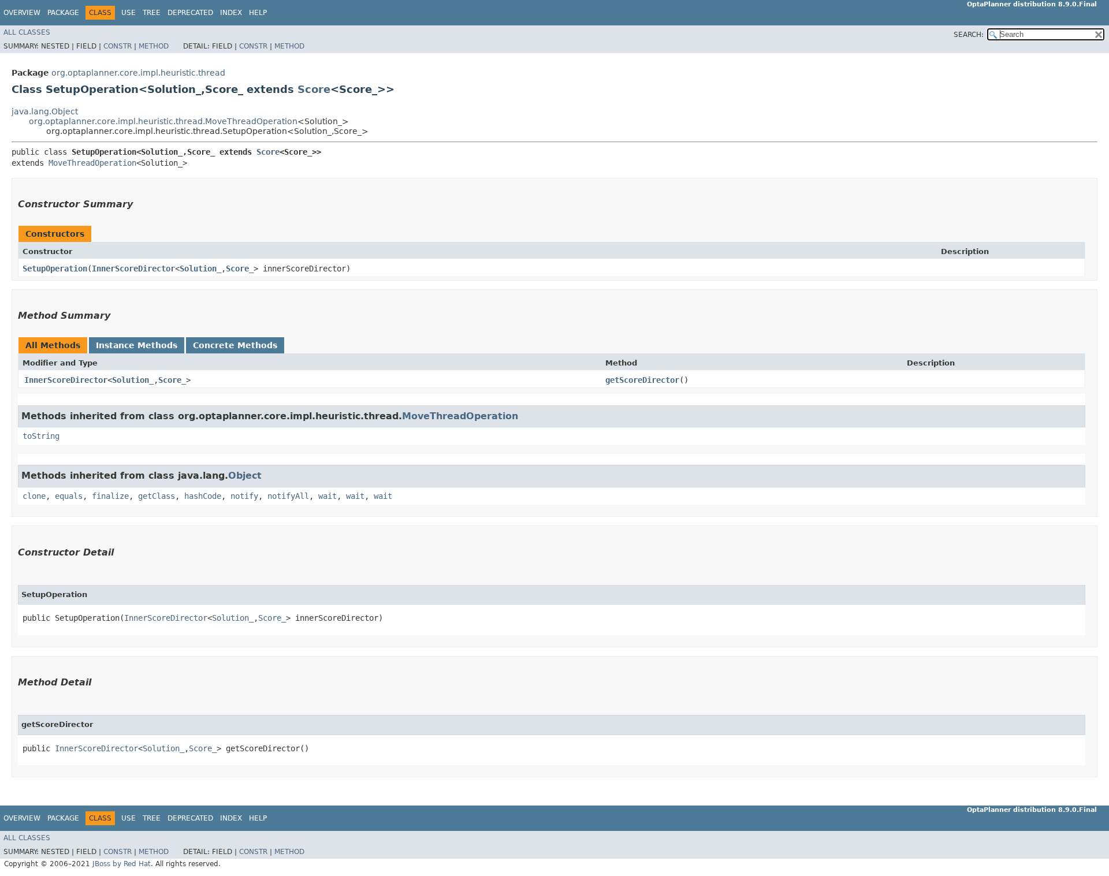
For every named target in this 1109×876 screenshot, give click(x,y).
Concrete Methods (235, 345)
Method (154, 46)
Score (313, 89)
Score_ (240, 268)
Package (63, 13)
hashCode (202, 496)
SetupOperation (55, 268)
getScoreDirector (642, 380)
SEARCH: (969, 35)
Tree (152, 13)
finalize (110, 496)
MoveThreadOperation (92, 162)
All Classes (26, 32)
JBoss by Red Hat (121, 864)
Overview (21, 13)
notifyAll (288, 496)
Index (231, 13)
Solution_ (200, 268)
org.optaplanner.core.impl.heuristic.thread (138, 72)
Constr (117, 46)
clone (34, 496)
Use (128, 13)
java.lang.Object (45, 111)
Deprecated (190, 13)
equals (69, 496)
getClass (156, 496)
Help (258, 13)
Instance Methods (136, 345)
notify (244, 496)
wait (327, 496)
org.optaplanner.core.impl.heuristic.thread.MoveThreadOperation (163, 121)
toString (41, 436)
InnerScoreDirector (133, 268)
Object (245, 475)
